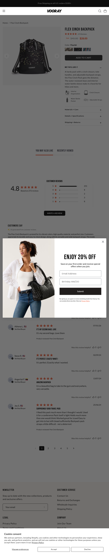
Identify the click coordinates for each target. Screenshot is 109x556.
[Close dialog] (103, 241)
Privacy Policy (38, 542)
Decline (87, 549)
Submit (80, 291)
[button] (99, 11)
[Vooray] (54, 11)
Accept (54, 549)
